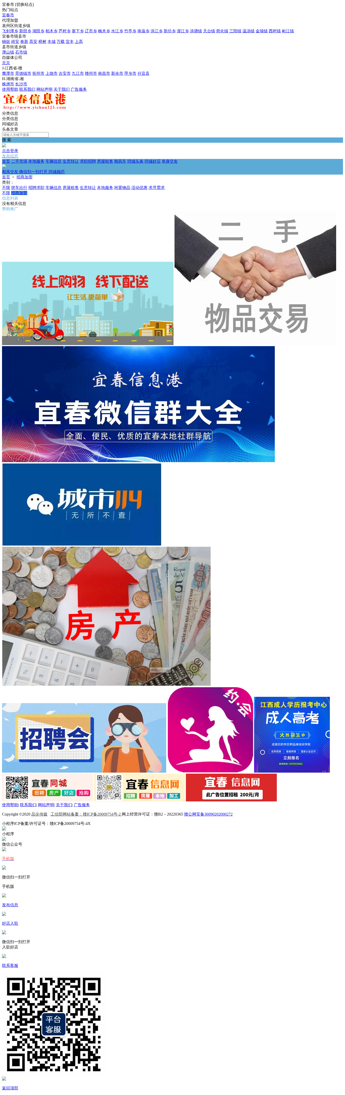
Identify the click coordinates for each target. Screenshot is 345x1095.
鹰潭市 (8, 73)
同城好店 (152, 161)
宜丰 (70, 41)
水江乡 (117, 31)
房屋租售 (105, 161)
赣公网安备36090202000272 (208, 814)
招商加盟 (24, 177)
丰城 (51, 41)
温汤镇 (248, 31)
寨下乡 (78, 31)
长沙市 (21, 84)
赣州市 (91, 73)
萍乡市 (130, 73)
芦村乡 (65, 31)
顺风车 (120, 161)
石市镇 (21, 52)
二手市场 (19, 161)
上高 (79, 41)
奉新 (24, 41)
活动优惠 (139, 187)
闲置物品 (122, 187)
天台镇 (209, 31)
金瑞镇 (262, 31)
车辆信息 (53, 161)
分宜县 (143, 73)
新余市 (117, 73)
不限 (6, 187)
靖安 (15, 41)
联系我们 (27, 89)
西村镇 (275, 31)
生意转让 (71, 161)
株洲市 (8, 84)
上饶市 (51, 73)
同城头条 (135, 161)
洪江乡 (157, 31)
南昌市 (104, 73)
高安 (33, 41)
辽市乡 (91, 31)
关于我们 (62, 89)
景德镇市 (23, 73)
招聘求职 (36, 187)
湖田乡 (38, 31)
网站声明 (44, 89)
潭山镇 (8, 52)
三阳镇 (235, 31)
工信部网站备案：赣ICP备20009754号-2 (86, 814)
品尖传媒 (39, 814)
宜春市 (8, 15)
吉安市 (65, 73)
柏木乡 (51, 31)
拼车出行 (19, 187)
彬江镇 (288, 31)
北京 (6, 63)
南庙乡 (143, 31)
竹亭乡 (130, 31)
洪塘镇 (196, 31)
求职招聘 (88, 161)
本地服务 (36, 161)
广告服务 (79, 89)
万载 (61, 41)
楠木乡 (104, 31)
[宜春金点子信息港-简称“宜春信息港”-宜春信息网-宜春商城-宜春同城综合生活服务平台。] (34, 108)
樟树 (42, 41)
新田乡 (25, 31)
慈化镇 (222, 31)
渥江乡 (183, 31)
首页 (6, 161)
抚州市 (38, 73)
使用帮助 (10, 89)
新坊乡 (170, 31)
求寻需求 (157, 187)
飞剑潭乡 (10, 31)
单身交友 (90, 166)
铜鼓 (6, 41)
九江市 (78, 73)
